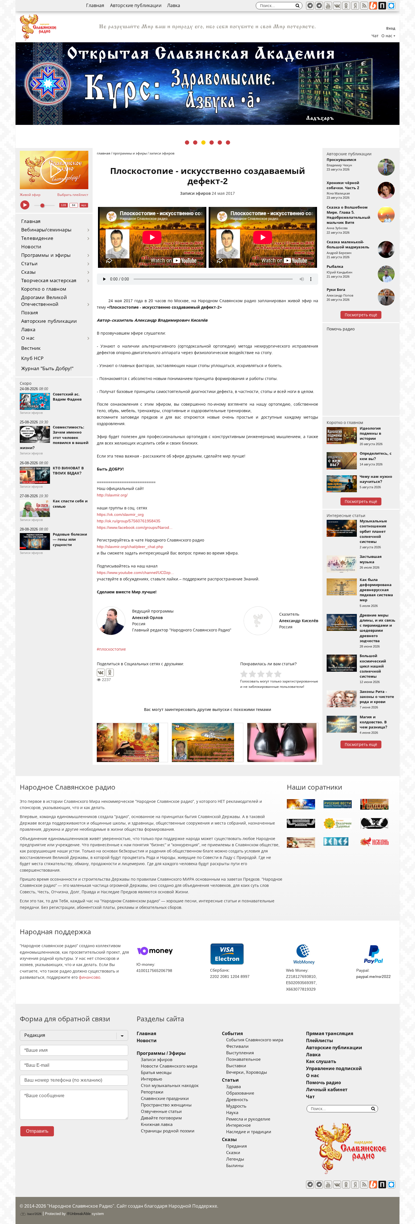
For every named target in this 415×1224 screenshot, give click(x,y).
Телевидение (37, 238)
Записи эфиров (195, 193)
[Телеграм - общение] (319, 6)
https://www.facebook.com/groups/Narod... (134, 527)
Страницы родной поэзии (168, 1131)
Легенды (235, 1159)
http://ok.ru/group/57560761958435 (128, 521)
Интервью (151, 1079)
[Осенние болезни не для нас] (132, 742)
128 (63, 205)
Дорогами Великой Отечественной (44, 301)
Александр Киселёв (298, 620)
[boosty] (373, 6)
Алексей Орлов (147, 617)
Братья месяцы (156, 1072)
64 (73, 205)
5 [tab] (220, 142)
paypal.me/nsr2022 (373, 976)
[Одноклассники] (110, 673)
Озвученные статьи (161, 1111)
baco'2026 (34, 1214)
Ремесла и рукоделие (248, 1119)
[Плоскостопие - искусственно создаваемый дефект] (207, 742)
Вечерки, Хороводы (246, 1072)
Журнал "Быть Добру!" (47, 368)
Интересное (238, 1125)
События (232, 1033)
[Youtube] (328, 6)
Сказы (28, 272)
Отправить (37, 1131)
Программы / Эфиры (161, 1053)
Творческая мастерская (49, 280)
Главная (95, 5)
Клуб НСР (32, 358)
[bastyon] (391, 6)
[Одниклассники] (346, 6)
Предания (236, 1146)
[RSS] (364, 6)
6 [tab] (228, 142)
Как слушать (321, 1061)
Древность (237, 1099)
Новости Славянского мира (169, 1066)
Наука (232, 1112)
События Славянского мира (254, 1040)
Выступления (240, 1053)
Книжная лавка (156, 1124)
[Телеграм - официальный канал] (310, 6)
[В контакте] (337, 6)
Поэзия (29, 312)
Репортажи (152, 1092)
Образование (240, 1093)
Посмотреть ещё (361, 315)
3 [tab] (203, 142)
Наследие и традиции (248, 1132)
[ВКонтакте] (101, 673)
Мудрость (236, 1106)
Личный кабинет (327, 1089)
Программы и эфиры (46, 255)
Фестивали (237, 1046)
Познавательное (243, 1059)
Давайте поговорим (161, 1118)
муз (83, 205)
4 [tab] (211, 142)
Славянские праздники (165, 1098)
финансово (89, 977)
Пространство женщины (166, 1105)
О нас (27, 338)
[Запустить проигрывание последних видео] (54, 170)
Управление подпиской (334, 1068)
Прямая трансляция (329, 1033)
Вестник (31, 348)
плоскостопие (112, 649)
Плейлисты (319, 1040)
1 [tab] (187, 142)
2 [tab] (195, 142)
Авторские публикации (135, 5)
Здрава (233, 1086)
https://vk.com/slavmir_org (120, 514)
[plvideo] (382, 6)
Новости (31, 246)
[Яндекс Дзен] (355, 6)
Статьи (29, 263)
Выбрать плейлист (72, 195)
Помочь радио (341, 329)
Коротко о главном (43, 289)
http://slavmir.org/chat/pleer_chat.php (130, 546)
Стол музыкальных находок (170, 1085)
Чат (375, 36)
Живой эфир (30, 195)
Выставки (236, 1066)
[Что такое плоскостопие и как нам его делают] (282, 742)
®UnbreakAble (79, 1214)
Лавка (173, 5)
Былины (235, 1165)
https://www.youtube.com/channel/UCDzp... (135, 572)
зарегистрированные (300, 681)
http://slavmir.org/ (112, 495)
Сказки (233, 1152)
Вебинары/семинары (46, 230)
